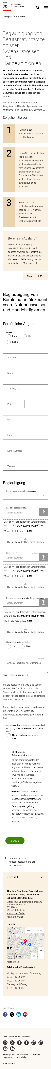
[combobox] (25, 495)
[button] (25, 532)
